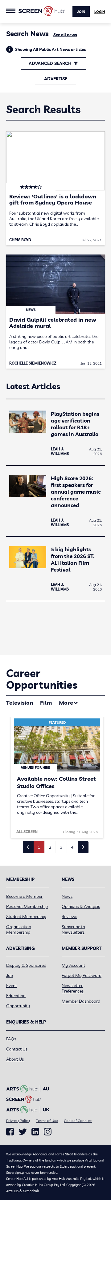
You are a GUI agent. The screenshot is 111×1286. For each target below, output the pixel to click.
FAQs (11, 1039)
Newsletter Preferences (73, 988)
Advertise (55, 79)
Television (19, 702)
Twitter (22, 1131)
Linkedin (35, 1132)
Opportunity (18, 1006)
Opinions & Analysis (81, 906)
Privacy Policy (18, 1120)
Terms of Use (47, 1120)
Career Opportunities (41, 679)
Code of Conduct (78, 1120)
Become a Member (24, 896)
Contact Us (16, 1049)
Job (9, 975)
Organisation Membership (18, 929)
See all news (65, 34)
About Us (15, 1059)
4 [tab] (72, 847)
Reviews (69, 916)
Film (46, 702)
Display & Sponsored (26, 965)
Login (99, 12)
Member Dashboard (81, 1001)
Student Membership (26, 916)
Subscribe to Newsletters (73, 929)
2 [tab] (50, 847)
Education (16, 995)
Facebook (10, 1132)
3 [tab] (61, 847)
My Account (73, 965)
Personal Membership (27, 906)
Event (11, 985)
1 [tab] (39, 847)
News (67, 896)
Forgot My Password (81, 975)
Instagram (47, 1132)
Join (81, 12)
